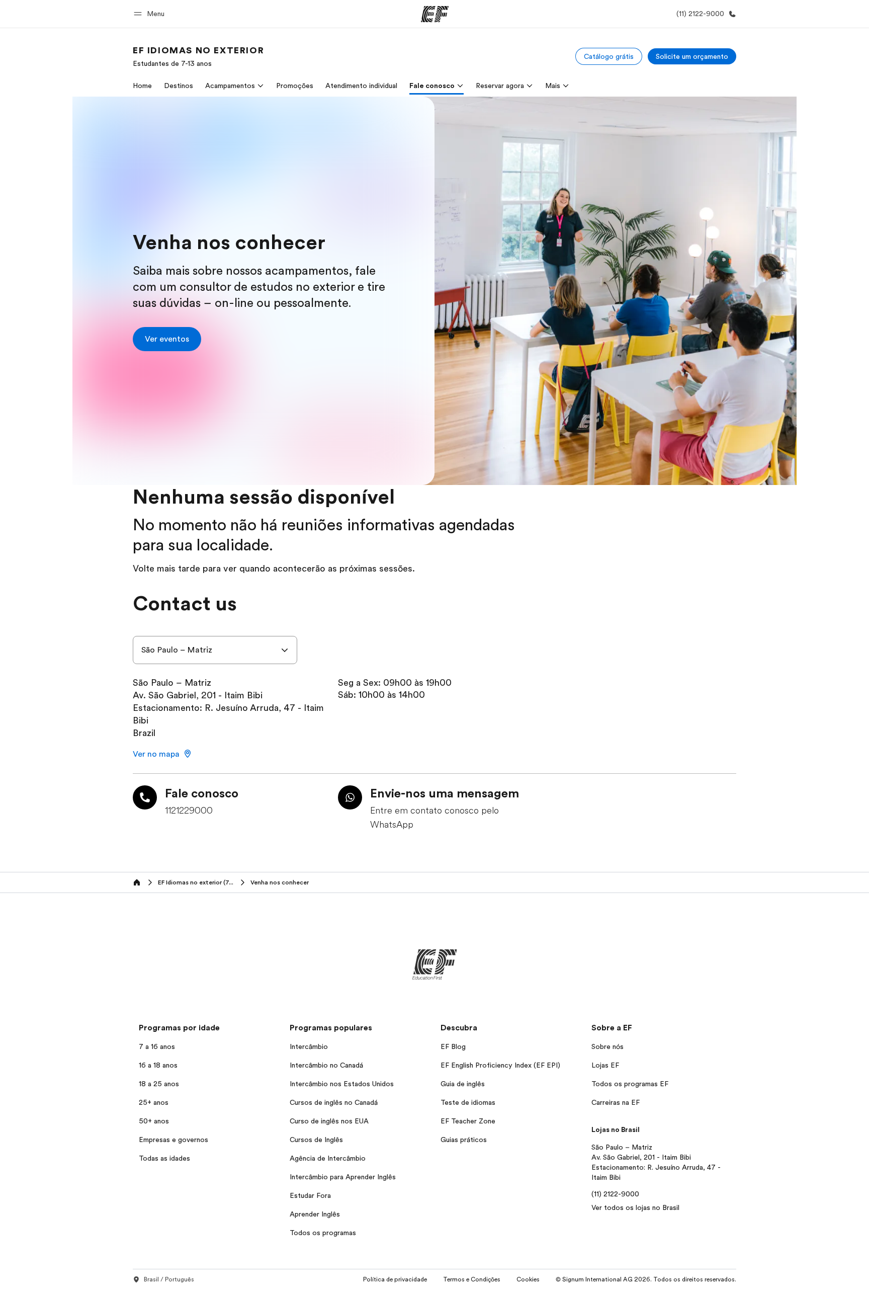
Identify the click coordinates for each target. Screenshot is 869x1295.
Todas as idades (164, 1158)
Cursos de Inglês (316, 1140)
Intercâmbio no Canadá (326, 1065)
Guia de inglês (463, 1084)
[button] (150, 14)
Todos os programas (323, 1233)
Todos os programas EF (629, 1084)
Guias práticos (464, 1140)
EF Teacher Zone (468, 1121)
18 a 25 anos (159, 1084)
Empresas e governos (173, 1140)
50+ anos (154, 1121)
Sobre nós (607, 1046)
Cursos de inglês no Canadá (334, 1102)
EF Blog (453, 1046)
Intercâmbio (309, 1046)
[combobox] (215, 650)
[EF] (435, 14)
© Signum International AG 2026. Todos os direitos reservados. (646, 1279)
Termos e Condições (471, 1279)
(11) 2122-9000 (615, 1194)
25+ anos (153, 1102)
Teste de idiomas (468, 1102)
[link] (198, 56)
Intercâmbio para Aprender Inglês (343, 1177)
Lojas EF (605, 1065)
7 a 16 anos (157, 1046)
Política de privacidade (395, 1279)
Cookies (528, 1279)
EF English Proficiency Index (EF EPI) (500, 1065)
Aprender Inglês (315, 1214)
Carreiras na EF (615, 1102)
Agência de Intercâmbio (328, 1158)
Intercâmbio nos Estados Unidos (342, 1084)
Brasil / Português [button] (169, 1279)
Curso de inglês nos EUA (329, 1121)
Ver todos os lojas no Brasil (635, 1207)
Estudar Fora (310, 1195)
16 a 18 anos (158, 1065)
